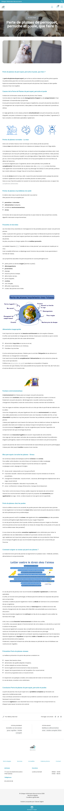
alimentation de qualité (17, 363)
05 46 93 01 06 (8, 781)
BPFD (17, 246)
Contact (58, 761)
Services (19, 761)
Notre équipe (7, 761)
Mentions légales (32, 795)
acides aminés (40, 166)
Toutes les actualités (32, 13)
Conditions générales (32, 797)
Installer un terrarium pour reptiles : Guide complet (14, 730)
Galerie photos (45, 761)
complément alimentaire (10, 183)
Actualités (31, 761)
